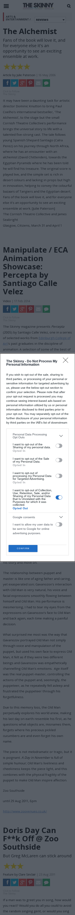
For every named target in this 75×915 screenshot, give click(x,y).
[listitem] (37, 436)
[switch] (59, 446)
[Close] (67, 361)
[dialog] (37, 457)
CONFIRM (23, 548)
